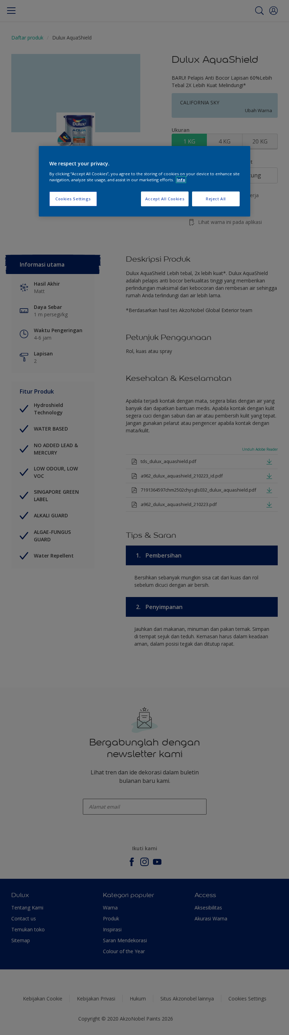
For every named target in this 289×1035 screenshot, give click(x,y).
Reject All (216, 198)
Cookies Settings (73, 198)
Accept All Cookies (164, 198)
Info (181, 179)
